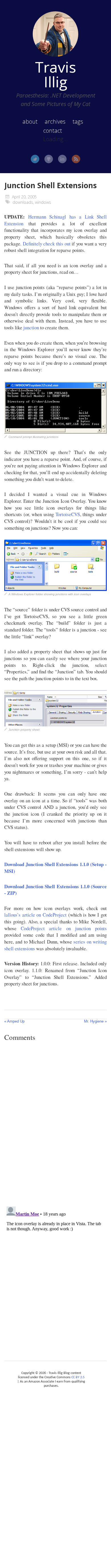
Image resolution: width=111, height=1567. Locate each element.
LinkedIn (62, 159)
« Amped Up (14, 1021)
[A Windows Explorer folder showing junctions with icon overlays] (55, 589)
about (30, 121)
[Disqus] (55, 1124)
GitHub (48, 159)
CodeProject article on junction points (64, 928)
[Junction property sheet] (55, 724)
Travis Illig (55, 74)
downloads (23, 202)
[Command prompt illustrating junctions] (55, 432)
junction (31, 327)
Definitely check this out (47, 243)
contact (52, 130)
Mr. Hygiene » (95, 1021)
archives (55, 121)
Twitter (35, 159)
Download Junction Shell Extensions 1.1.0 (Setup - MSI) (55, 868)
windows (43, 202)
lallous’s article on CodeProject (35, 914)
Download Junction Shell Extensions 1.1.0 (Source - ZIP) (55, 890)
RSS (76, 159)
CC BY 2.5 (78, 1377)
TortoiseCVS (68, 514)
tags (78, 121)
